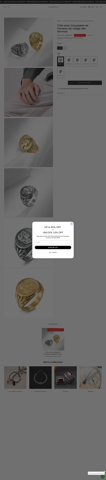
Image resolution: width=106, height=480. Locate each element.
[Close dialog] (71, 224)
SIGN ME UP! (53, 247)
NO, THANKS (53, 252)
